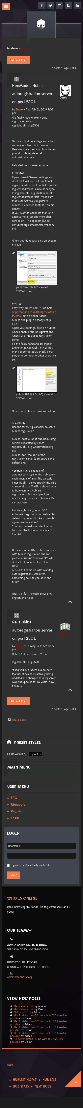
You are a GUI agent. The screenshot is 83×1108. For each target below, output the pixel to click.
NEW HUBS (43, 1086)
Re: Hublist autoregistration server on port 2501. (32, 630)
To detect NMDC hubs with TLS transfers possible (36, 1040)
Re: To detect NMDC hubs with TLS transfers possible (38, 1017)
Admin (25, 48)
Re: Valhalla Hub (24, 1006)
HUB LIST (49, 1080)
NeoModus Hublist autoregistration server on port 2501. (32, 93)
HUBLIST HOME (25, 1080)
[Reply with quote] (17, 79)
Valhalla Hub (21, 1012)
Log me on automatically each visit (30, 865)
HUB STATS (21, 1086)
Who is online (22, 898)
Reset (10, 1065)
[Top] (69, 602)
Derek (19, 109)
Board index (19, 720)
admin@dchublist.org (19, 977)
